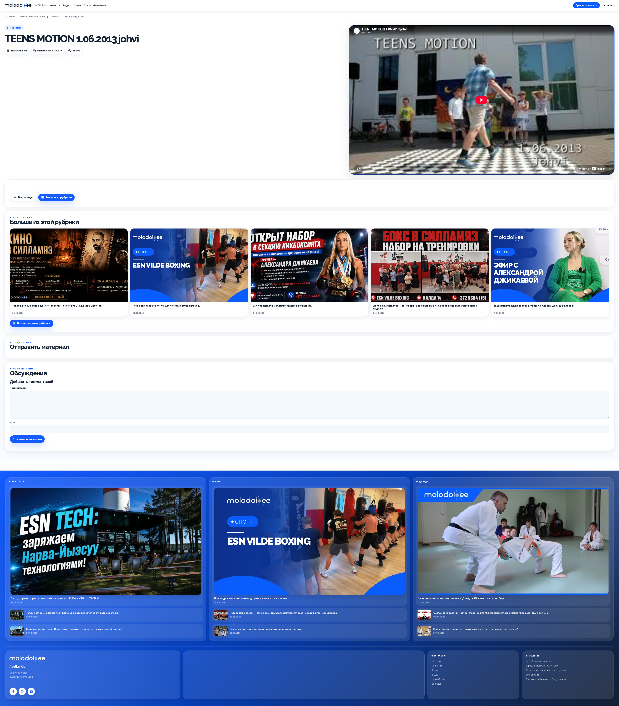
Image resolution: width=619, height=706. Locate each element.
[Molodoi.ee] (27, 658)
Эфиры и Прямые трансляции (542, 665)
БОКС (218, 481)
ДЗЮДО (424, 481)
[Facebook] (13, 691)
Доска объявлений (95, 5)
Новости (54, 5)
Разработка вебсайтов (538, 661)
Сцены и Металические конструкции (546, 670)
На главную (26, 197)
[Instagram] (22, 691)
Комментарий (19, 388)
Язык (607, 5)
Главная (10, 16)
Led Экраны (532, 674)
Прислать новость (586, 5)
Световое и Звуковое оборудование (546, 679)
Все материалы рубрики (33, 323)
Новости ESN (19, 50)
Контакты (437, 665)
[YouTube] (31, 691)
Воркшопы (437, 683)
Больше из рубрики (58, 197)
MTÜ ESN (41, 5)
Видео (67, 5)
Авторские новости (32, 16)
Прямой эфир (439, 679)
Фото (77, 5)
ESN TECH (18, 481)
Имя (12, 422)
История (436, 661)
